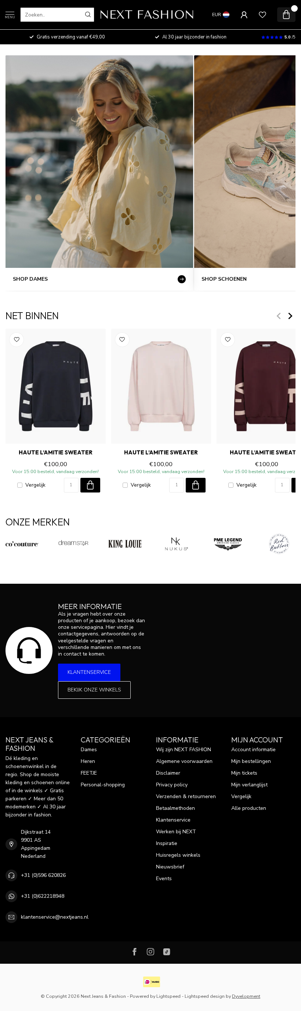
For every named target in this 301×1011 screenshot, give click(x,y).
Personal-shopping (103, 784)
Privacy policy (172, 784)
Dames (89, 749)
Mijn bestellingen (251, 761)
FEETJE (89, 773)
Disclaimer (168, 773)
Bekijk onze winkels (94, 689)
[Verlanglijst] (262, 14)
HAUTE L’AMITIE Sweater (56, 453)
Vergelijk (35, 485)
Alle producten (248, 808)
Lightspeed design (205, 996)
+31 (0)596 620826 (43, 875)
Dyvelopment (246, 996)
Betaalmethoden (175, 808)
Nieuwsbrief (170, 866)
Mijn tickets (244, 773)
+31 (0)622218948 (42, 896)
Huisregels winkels (178, 855)
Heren (88, 761)
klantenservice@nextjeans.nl (54, 917)
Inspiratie (166, 843)
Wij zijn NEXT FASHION (183, 749)
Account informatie (253, 749)
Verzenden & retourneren (186, 796)
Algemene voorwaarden (184, 761)
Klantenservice (89, 672)
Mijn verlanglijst (249, 784)
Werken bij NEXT (176, 831)
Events (164, 878)
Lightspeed (168, 996)
